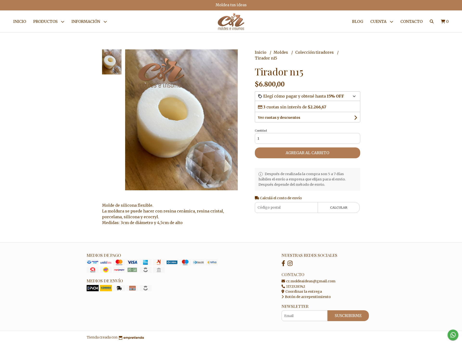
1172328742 (295, 286)
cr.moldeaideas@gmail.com (310, 281)
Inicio (19, 21)
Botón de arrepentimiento (307, 297)
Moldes (281, 52)
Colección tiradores (315, 52)
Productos (45, 21)
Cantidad (261, 130)
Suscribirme (348, 315)
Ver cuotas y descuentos (279, 117)
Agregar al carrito (307, 152)
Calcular (338, 207)
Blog (357, 21)
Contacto (411, 21)
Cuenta (378, 21)
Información (86, 21)
